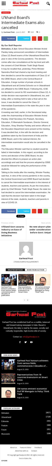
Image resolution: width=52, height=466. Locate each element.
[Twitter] (26, 342)
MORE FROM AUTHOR (35, 270)
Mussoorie (5, 434)
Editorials (5, 421)
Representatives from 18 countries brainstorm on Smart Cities (25, 289)
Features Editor (25, 447)
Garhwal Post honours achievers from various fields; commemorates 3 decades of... (32, 363)
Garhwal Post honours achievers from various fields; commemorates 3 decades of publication (8, 291)
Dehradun (6, 13)
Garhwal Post (9, 32)
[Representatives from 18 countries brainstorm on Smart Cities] (26, 280)
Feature (4, 426)
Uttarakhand (6, 417)
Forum (4, 430)
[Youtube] (31, 342)
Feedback (38, 447)
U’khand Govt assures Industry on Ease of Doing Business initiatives (12, 231)
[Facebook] (20, 342)
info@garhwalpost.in (31, 337)
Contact (34, 451)
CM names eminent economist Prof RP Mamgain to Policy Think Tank (42, 289)
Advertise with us (21, 451)
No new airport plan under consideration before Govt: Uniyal (40, 229)
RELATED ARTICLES (15, 270)
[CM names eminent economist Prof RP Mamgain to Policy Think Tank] (43, 280)
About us (13, 447)
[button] (48, 4)
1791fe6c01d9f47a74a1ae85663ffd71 (26, 262)
